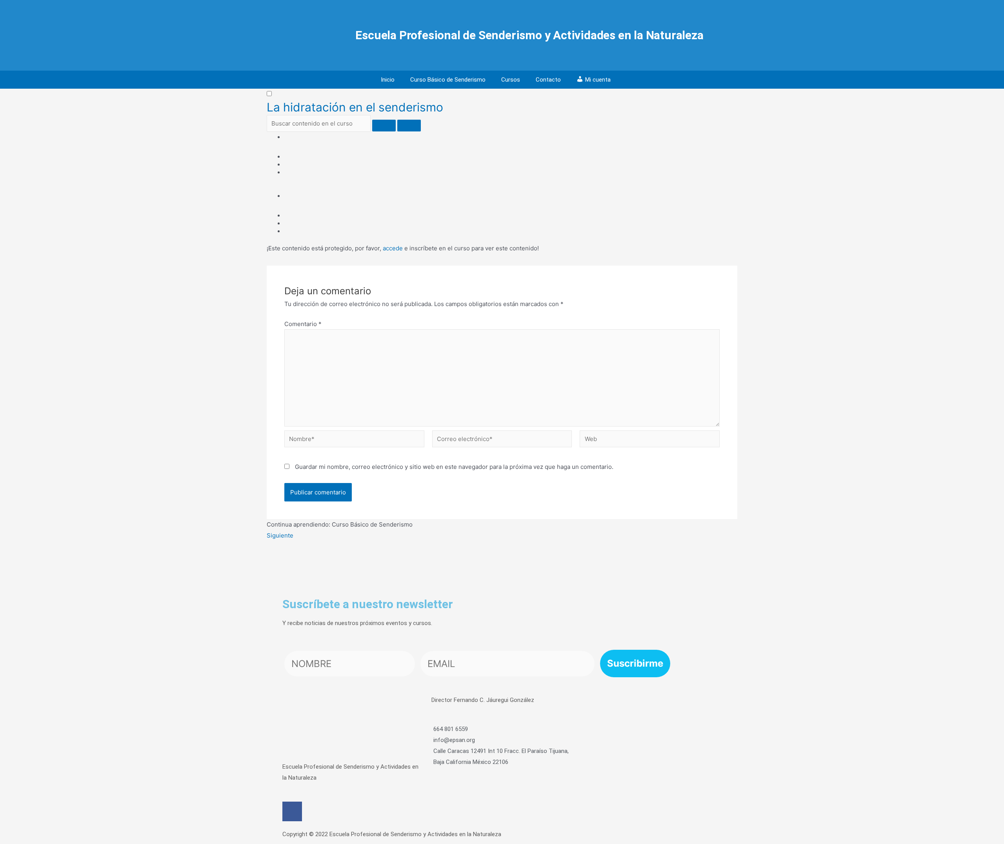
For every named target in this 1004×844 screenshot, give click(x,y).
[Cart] (624, 80)
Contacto (548, 79)
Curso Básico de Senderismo (448, 79)
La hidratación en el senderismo (355, 107)
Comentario (303, 324)
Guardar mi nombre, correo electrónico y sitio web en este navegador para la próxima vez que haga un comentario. (454, 466)
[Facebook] (292, 811)
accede (393, 248)
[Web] (650, 440)
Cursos (510, 79)
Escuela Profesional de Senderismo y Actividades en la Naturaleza (529, 35)
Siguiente (280, 535)
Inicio (388, 79)
